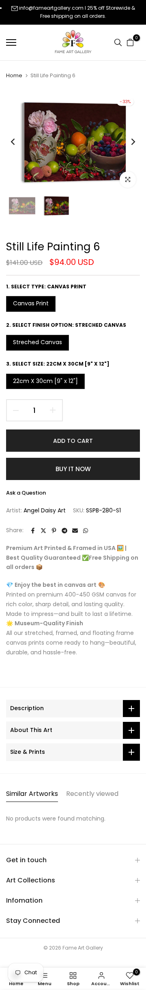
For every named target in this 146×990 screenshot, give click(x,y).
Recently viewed (92, 793)
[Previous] (18, 141)
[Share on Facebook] (33, 530)
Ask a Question (26, 493)
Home (14, 75)
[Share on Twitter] (43, 530)
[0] (130, 42)
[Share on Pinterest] (54, 530)
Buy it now (73, 469)
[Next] (128, 141)
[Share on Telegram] (64, 530)
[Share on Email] (75, 530)
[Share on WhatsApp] (85, 530)
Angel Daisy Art (45, 510)
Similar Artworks (32, 793)
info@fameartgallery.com (51, 7)
